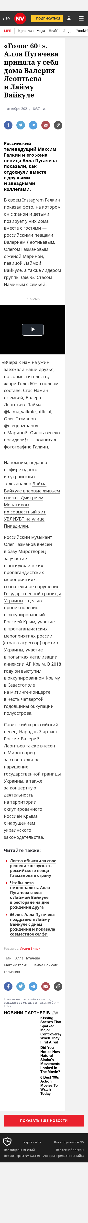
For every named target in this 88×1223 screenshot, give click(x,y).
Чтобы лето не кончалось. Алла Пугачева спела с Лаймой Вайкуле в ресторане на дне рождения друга (30, 895)
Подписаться (48, 18)
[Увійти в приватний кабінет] (68, 18)
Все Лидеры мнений (19, 1150)
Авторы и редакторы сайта (63, 1155)
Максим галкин (17, 965)
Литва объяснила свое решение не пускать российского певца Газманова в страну (33, 868)
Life (7, 30)
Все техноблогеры (70, 1150)
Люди (68, 30)
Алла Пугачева (27, 958)
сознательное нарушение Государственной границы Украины (32, 594)
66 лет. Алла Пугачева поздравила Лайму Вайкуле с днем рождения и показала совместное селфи (32, 924)
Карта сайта (32, 1142)
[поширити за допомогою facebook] (8, 125)
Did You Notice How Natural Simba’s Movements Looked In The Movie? (50, 1060)
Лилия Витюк (30, 948)
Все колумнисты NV (69, 1142)
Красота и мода (31, 30)
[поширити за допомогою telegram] (33, 125)
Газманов (12, 971)
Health (54, 30)
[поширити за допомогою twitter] (20, 125)
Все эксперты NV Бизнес (22, 1155)
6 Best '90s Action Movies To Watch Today (49, 1085)
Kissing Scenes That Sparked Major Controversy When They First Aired (51, 1030)
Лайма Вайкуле (45, 965)
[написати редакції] (45, 125)
